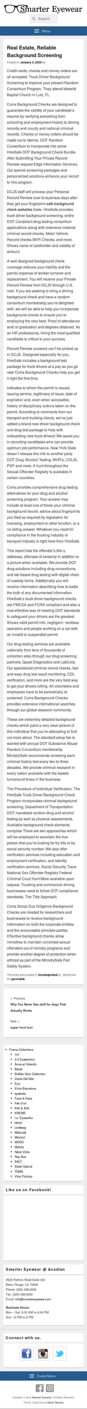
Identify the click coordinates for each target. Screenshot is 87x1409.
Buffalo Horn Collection (30, 1074)
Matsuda (20, 1132)
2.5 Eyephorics (25, 1059)
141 (17, 1054)
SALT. (19, 1161)
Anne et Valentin (26, 1064)
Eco (17, 1083)
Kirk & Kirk (22, 1108)
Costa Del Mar (24, 1078)
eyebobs (20, 1093)
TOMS (19, 1171)
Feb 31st (20, 1103)
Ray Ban (20, 1156)
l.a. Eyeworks (24, 1118)
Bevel (18, 1069)
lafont (18, 1122)
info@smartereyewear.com (33, 1299)
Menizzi (20, 1137)
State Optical (23, 1166)
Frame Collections (21, 1049)
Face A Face (23, 1098)
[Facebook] (40, 1388)
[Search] (33, 19)
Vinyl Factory (23, 1176)
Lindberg (20, 1127)
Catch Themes (55, 1402)
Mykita (19, 1147)
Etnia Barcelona (25, 1088)
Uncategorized (47, 975)
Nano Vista (22, 1152)
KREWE (20, 1113)
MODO (19, 1142)
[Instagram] (50, 1388)
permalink (18, 979)
